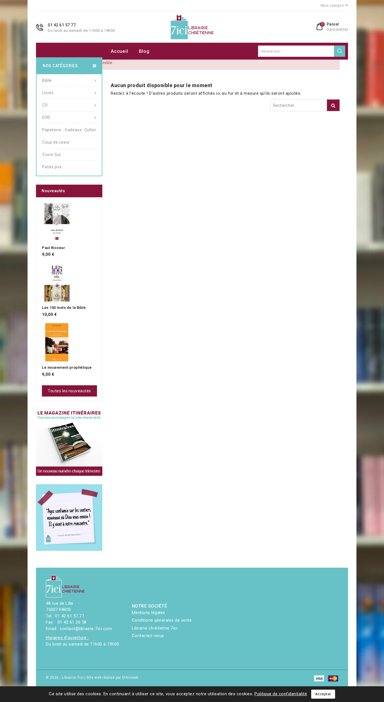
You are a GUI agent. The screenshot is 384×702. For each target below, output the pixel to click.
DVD (46, 117)
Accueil (119, 51)
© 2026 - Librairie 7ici (65, 678)
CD (45, 105)
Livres (48, 92)
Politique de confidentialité (280, 693)
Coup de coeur (56, 142)
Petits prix (52, 167)
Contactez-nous (148, 635)
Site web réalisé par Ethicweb (112, 678)
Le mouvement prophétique (67, 367)
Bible (47, 80)
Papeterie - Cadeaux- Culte (68, 130)
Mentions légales (148, 612)
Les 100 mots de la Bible (64, 307)
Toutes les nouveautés (69, 391)
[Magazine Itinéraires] (69, 442)
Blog (144, 51)
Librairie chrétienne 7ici (155, 628)
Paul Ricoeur (53, 248)
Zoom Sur (51, 154)
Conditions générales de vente (162, 620)
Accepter (323, 694)
